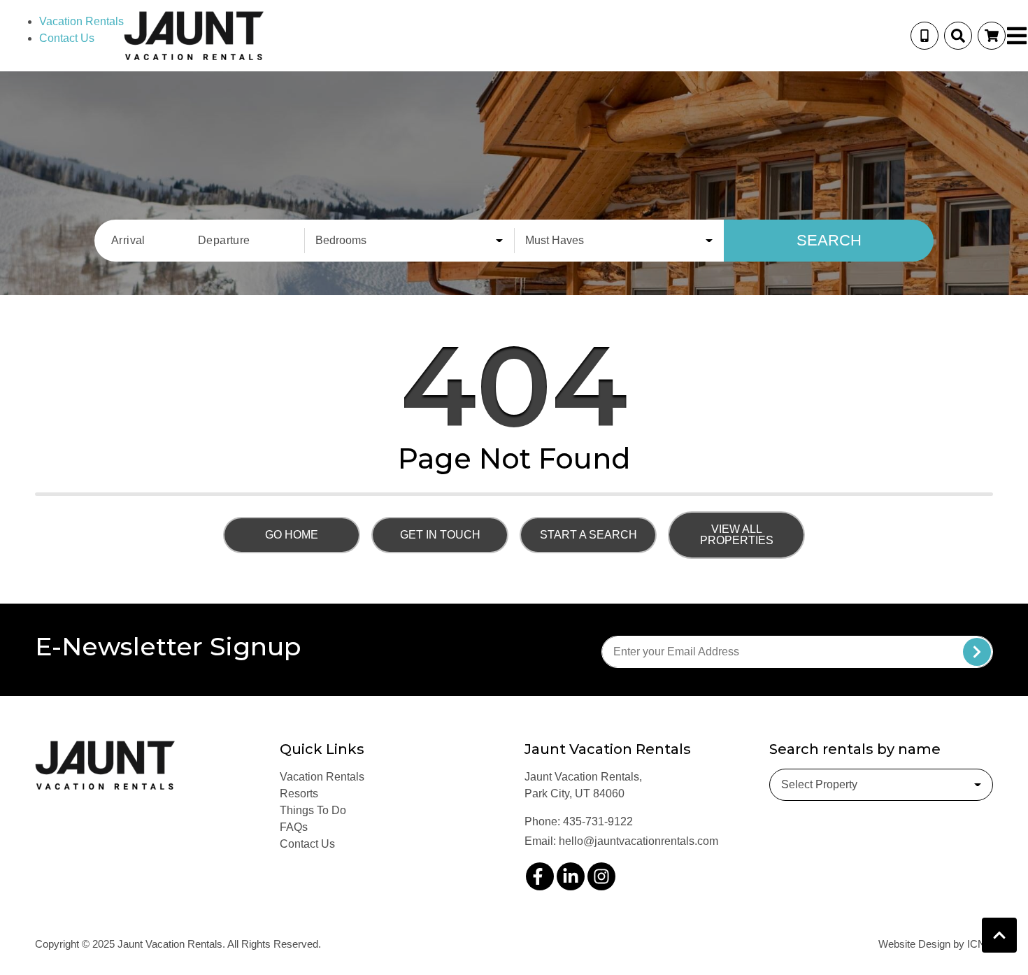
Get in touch (440, 535)
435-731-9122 (598, 821)
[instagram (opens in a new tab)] (601, 876)
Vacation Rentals (81, 21)
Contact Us (66, 38)
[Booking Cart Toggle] (992, 36)
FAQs (294, 827)
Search (829, 240)
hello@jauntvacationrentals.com (638, 841)
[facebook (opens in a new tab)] (540, 876)
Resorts (299, 793)
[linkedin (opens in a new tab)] (571, 876)
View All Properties (736, 534)
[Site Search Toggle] (958, 36)
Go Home (291, 535)
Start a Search (588, 535)
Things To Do (313, 810)
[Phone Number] (924, 36)
